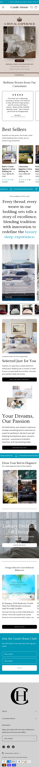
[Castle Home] (19, 7)
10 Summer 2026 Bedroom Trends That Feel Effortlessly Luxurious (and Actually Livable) (17, 606)
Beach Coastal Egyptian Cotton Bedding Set (8, 169)
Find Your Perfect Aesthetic (19, 379)
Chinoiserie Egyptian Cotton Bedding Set (25, 169)
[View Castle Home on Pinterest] (13, 746)
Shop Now (8, 297)
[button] (31, 7)
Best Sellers (14, 129)
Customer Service (8, 718)
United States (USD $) (11, 753)
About (4, 711)
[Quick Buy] (13, 160)
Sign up (19, 668)
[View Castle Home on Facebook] (8, 746)
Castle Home (11, 757)
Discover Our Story (19, 447)
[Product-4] (9, 497)
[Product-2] (26, 473)
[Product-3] (9, 481)
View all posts (19, 627)
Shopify (25, 757)
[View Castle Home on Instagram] (3, 746)
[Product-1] (26, 490)
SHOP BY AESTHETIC (19, 545)
